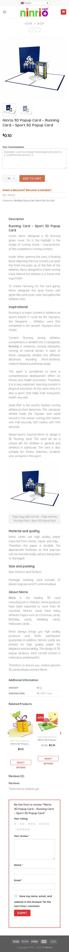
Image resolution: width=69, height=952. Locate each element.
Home (28, 23)
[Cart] (63, 12)
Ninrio (12, 597)
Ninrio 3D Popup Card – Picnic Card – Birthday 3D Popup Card (48, 739)
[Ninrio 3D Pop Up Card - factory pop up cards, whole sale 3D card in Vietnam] (34, 12)
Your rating (20, 818)
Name (18, 865)
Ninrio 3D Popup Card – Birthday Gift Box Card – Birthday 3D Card (20, 743)
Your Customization (13, 147)
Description (16, 219)
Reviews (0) (16, 776)
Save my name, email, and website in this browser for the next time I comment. (33, 901)
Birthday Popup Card (24, 200)
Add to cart (32, 178)
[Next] (61, 67)
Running (14, 346)
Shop (40, 23)
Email (18, 880)
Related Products (20, 704)
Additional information (23, 680)
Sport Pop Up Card (45, 200)
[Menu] (5, 12)
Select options (21, 763)
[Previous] (8, 67)
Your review (21, 836)
